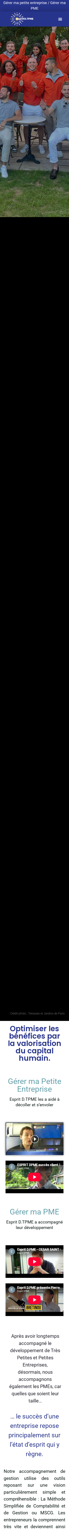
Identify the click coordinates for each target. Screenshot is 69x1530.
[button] (60, 19)
